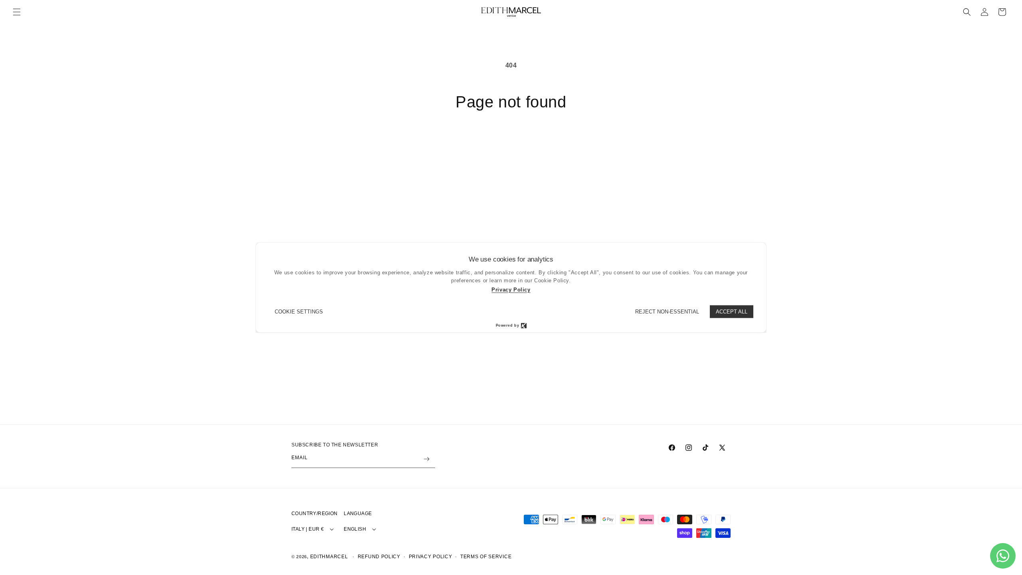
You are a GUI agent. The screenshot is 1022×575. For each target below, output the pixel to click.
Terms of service (485, 556)
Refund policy (379, 556)
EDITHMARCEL (329, 556)
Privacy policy (430, 556)
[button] (17, 12)
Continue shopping (511, 141)
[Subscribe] (426, 459)
